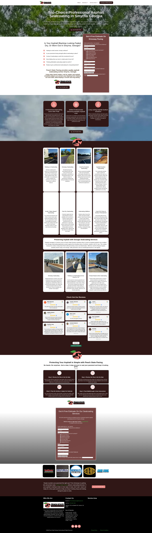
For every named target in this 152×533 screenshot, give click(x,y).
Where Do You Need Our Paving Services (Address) (95, 44)
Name (85, 60)
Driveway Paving (91, 51)
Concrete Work (91, 55)
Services (84, 2)
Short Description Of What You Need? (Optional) (94, 68)
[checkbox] (60, 436)
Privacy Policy (94, 530)
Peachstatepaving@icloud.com (76, 500)
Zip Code (86, 47)
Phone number (87, 63)
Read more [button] (76, 333)
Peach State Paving (62, 485)
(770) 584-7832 (85, 421)
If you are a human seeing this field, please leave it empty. (70, 457)
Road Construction (92, 54)
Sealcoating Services (92, 57)
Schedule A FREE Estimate (106, 2)
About (78, 2)
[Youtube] (76, 526)
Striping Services (91, 58)
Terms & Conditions (104, 530)
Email (85, 65)
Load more (76, 343)
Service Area (93, 2)
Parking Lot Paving (92, 53)
